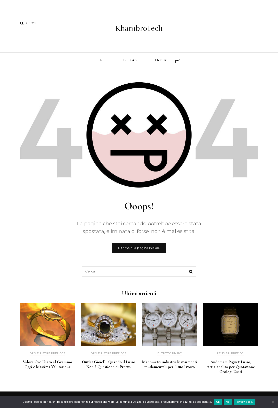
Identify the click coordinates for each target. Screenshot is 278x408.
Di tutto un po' (169, 353)
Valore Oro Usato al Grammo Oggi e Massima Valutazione (47, 364)
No (228, 401)
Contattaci (132, 60)
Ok (218, 401)
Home (103, 60)
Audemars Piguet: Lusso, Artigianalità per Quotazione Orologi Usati (231, 366)
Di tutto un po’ (167, 60)
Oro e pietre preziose (47, 353)
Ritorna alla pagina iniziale (139, 248)
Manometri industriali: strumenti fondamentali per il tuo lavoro (169, 364)
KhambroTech (139, 28)
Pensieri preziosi (230, 353)
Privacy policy (245, 401)
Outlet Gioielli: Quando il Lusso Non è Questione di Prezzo (108, 364)
